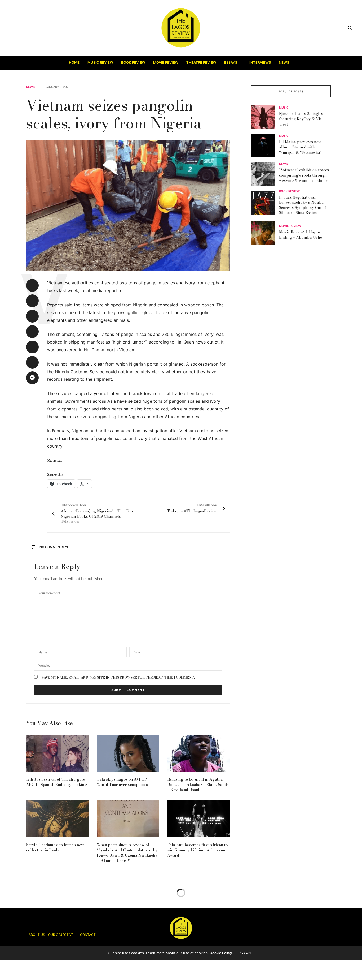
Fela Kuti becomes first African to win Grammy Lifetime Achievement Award (198, 850)
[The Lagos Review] (181, 28)
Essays (230, 62)
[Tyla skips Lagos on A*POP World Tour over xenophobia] (128, 753)
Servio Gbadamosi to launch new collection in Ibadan (55, 847)
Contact (88, 935)
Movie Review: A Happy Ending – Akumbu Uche (300, 235)
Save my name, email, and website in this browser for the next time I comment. (118, 677)
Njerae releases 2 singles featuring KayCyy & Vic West (301, 119)
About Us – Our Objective (51, 935)
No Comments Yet (55, 547)
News (284, 62)
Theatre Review (201, 62)
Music (284, 107)
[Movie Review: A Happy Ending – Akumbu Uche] (265, 233)
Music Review (100, 62)
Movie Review (165, 62)
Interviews (260, 62)
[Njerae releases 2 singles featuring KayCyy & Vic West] (265, 117)
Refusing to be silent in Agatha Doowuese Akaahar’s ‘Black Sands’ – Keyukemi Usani (198, 784)
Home (74, 62)
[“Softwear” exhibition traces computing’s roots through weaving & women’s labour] (265, 174)
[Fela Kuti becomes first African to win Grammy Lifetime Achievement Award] (198, 818)
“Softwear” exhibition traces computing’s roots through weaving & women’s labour (304, 175)
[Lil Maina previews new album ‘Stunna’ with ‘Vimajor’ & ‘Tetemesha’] (265, 145)
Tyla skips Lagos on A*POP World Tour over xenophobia (122, 781)
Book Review (133, 62)
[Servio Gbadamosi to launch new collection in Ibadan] (57, 818)
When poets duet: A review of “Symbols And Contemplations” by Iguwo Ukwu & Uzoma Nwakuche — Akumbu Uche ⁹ (127, 853)
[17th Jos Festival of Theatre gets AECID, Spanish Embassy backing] (57, 753)
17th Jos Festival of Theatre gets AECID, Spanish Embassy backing (56, 781)
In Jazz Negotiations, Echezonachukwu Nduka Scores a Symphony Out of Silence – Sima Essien (302, 205)
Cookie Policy (221, 953)
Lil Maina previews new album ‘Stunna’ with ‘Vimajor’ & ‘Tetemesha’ (300, 147)
